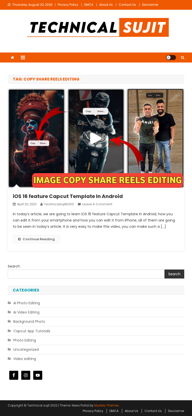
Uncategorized (26, 349)
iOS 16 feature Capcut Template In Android (68, 196)
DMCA (88, 4)
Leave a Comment (97, 204)
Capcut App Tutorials (31, 331)
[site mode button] (171, 57)
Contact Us (127, 4)
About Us (106, 4)
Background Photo (29, 321)
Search (14, 266)
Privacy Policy (68, 4)
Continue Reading (39, 239)
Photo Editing (24, 340)
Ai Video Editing (26, 312)
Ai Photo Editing (26, 303)
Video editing (24, 358)
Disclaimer (150, 4)
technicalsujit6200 (59, 204)
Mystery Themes (106, 405)
